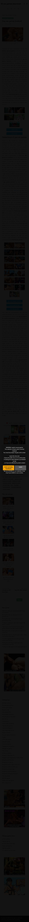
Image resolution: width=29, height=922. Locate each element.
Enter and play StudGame (8, 467)
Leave (20, 467)
